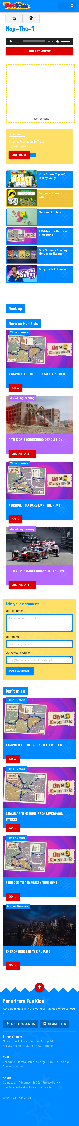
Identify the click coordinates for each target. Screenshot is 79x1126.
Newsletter (57, 1024)
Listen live (19, 155)
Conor (65, 1062)
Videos (34, 1041)
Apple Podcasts (23, 1024)
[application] (39, 41)
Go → (15, 388)
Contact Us (10, 1083)
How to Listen (25, 1062)
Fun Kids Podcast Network (19, 1087)
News (6, 1041)
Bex (57, 1062)
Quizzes (28, 1046)
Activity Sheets (12, 1046)
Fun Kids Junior (13, 1067)
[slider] (66, 41)
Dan (50, 1062)
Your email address (18, 653)
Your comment (15, 611)
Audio (25, 1041)
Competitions (49, 1041)
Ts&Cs (36, 1083)
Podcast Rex (46, 1087)
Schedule (9, 1062)
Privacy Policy (51, 1083)
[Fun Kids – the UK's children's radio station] (20, 6)
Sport (15, 1041)
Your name (13, 637)
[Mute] (57, 41)
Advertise (25, 1083)
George (41, 1062)
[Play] (11, 41)
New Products (44, 1046)
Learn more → (22, 454)
